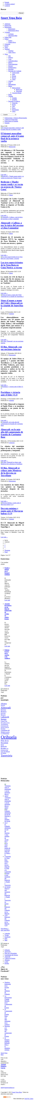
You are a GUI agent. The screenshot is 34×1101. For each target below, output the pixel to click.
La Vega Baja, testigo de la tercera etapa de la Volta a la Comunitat (8, 864)
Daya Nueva (4, 722)
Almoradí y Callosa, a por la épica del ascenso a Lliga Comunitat (12, 225)
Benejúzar (3, 710)
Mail (6, 940)
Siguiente (7, 550)
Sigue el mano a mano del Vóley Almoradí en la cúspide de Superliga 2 (12, 304)
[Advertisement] (10, 766)
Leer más (7, 600)
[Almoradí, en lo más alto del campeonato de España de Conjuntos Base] (12, 425)
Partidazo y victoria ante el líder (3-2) (10, 393)
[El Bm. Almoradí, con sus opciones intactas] (12, 343)
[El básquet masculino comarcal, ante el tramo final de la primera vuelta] (12, 129)
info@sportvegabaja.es (7, 1087)
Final (6, 552)
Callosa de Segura (5, 718)
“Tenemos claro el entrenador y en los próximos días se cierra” (8, 802)
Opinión (7, 123)
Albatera (4, 704)
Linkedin (7, 933)
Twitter (7, 935)
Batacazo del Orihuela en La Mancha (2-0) (7, 921)
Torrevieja (6, 755)
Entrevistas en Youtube (11, 121)
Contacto (7, 5)
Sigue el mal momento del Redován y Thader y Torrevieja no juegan (8, 896)
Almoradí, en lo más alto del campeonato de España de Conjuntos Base (12, 433)
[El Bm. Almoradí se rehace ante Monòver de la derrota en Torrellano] (12, 464)
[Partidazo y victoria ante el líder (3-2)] (12, 388)
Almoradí (7, 956)
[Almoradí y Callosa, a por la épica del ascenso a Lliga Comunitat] (12, 219)
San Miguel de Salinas (5, 752)
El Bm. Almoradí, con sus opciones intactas (11, 348)
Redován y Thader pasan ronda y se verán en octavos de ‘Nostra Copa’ (12, 186)
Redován (4, 746)
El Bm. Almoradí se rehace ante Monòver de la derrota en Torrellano (11, 472)
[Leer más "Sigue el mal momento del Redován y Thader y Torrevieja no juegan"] (8, 887)
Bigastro (3, 715)
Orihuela (9, 736)
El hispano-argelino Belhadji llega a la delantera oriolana (7, 1044)
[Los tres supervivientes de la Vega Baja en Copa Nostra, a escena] (12, 258)
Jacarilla (7, 732)
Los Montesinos (5, 733)
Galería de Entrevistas (11, 119)
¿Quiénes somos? (10, 4)
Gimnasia (12, 442)
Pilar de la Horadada (5, 742)
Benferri (3, 711)
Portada (7, 2)
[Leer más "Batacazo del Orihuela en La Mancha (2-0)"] (7, 915)
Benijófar (3, 713)
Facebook (7, 937)
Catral (3, 721)
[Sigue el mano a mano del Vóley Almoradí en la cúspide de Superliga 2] (12, 296)
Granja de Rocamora (5, 728)
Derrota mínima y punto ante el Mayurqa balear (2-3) (12, 511)
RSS (6, 938)
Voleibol (11, 314)
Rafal (2, 744)
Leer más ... (4, 174)
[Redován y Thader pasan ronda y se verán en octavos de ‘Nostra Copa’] (12, 178)
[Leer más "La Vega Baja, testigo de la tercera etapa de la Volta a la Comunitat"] (8, 856)
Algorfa (3, 705)
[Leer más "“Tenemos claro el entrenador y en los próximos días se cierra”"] (8, 796)
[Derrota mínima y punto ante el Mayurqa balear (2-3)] (12, 504)
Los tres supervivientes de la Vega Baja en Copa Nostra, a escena (12, 265)
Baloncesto (12, 146)
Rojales (4, 748)
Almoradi (6, 707)
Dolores (5, 724)
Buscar (21, 13)
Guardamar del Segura (5, 731)
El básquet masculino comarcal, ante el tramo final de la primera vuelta (12, 137)
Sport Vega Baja (17, 1092)
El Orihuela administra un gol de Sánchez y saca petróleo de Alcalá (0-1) (8, 833)
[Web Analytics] (7, 1097)
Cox (6, 721)
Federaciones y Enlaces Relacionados (16, 118)
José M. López (28, 1098)
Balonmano (12, 355)
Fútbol (11, 195)
